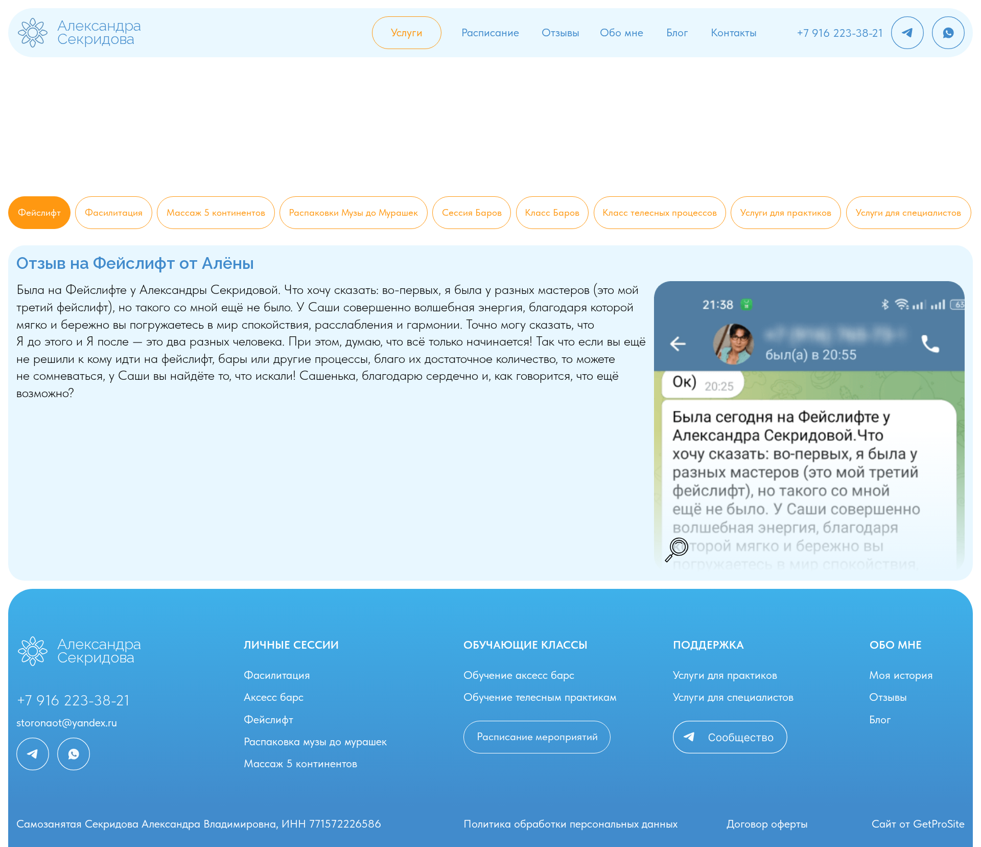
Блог (677, 32)
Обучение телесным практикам (540, 697)
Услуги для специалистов (733, 697)
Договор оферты (767, 824)
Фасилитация (277, 675)
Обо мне (621, 32)
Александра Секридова (99, 32)
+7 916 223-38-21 (840, 33)
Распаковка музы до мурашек (315, 741)
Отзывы (560, 32)
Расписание (490, 32)
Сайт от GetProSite (918, 824)
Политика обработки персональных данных (570, 824)
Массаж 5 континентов (300, 763)
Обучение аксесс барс (518, 675)
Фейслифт (268, 719)
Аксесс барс (273, 697)
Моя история (901, 675)
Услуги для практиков (725, 675)
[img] (32, 32)
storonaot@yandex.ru (66, 722)
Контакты (734, 32)
